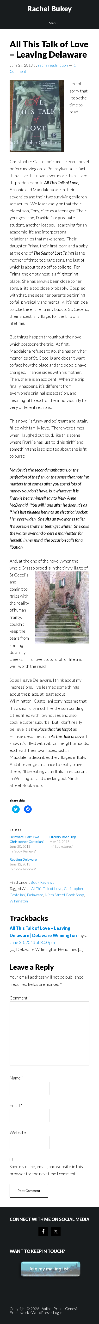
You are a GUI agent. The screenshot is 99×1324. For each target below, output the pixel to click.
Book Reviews (42, 882)
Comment (20, 997)
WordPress (40, 1312)
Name (16, 1077)
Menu (53, 23)
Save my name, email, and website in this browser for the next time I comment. (46, 1170)
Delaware (35, 894)
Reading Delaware (23, 859)
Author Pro (51, 1308)
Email (16, 1105)
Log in (57, 1312)
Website (18, 1132)
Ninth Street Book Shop (64, 894)
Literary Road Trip (63, 837)
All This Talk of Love (46, 888)
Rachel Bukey (49, 8)
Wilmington (19, 901)
